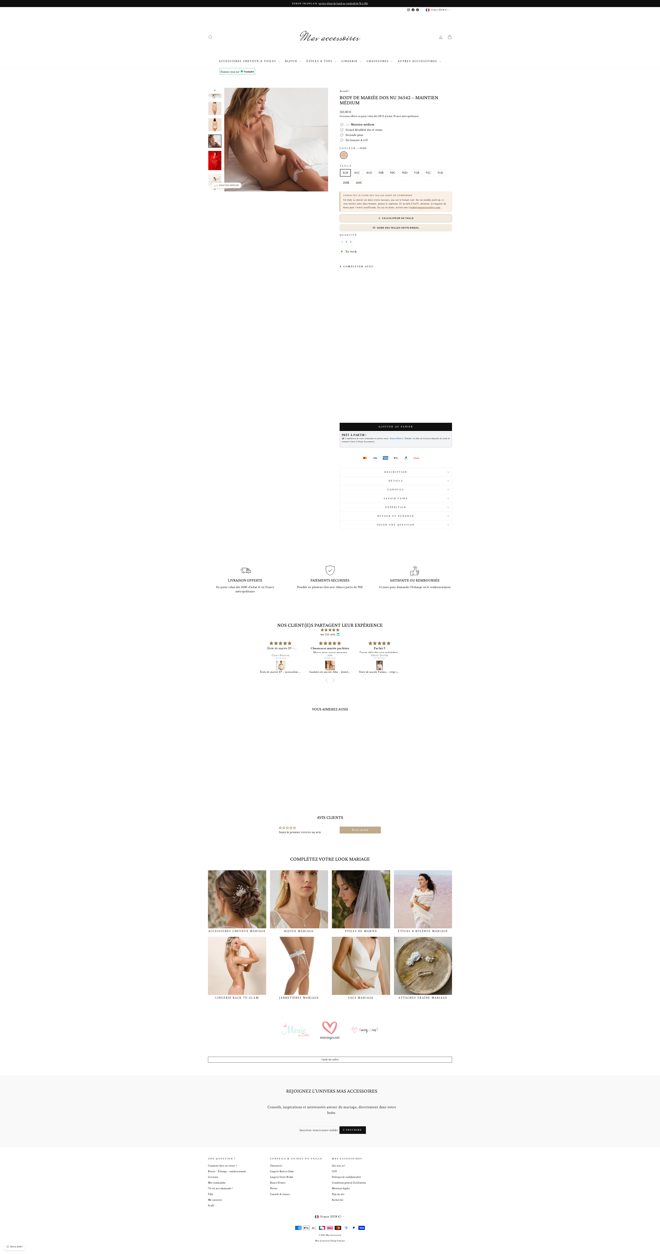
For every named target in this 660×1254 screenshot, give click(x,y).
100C (359, 183)
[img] (330, 630)
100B (346, 183)
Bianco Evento (277, 1182)
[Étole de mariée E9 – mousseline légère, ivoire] (330, 665)
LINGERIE (350, 61)
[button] (327, 680)
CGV (334, 1171)
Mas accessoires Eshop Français (330, 1240)
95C (428, 173)
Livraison (213, 1177)
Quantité (348, 235)
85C (357, 173)
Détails (396, 480)
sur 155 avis (327, 634)
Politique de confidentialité (346, 1177)
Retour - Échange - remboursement (227, 1171)
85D (369, 173)
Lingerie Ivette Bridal (281, 1177)
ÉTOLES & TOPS (320, 61)
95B (416, 173)
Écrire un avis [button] (360, 830)
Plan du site (338, 1194)
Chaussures (276, 1165)
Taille (346, 165)
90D (405, 173)
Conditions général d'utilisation (349, 1182)
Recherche (337, 1200)
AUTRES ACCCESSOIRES (418, 61)
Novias (273, 1188)
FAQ (210, 1194)
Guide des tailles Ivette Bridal (398, 228)
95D (440, 173)
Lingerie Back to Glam (282, 1171)
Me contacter (215, 1200)
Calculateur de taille (398, 218)
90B (380, 173)
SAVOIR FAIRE (396, 498)
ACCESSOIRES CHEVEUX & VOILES (248, 61)
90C (392, 173)
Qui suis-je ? (338, 1165)
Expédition (395, 507)
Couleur (353, 148)
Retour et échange (395, 516)
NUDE (343, 155)
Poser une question (396, 524)
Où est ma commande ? (220, 1188)
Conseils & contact (280, 1194)
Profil (211, 1205)
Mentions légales (341, 1188)
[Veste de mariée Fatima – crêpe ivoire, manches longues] (280, 665)
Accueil (344, 91)
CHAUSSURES (378, 61)
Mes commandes (217, 1182)
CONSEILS (395, 489)
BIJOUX (292, 61)
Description (396, 472)
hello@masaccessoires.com (425, 207)
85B (345, 173)
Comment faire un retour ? (222, 1165)
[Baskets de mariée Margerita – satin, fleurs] (379, 665)
